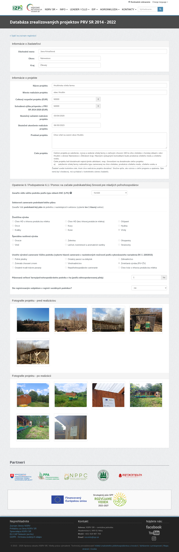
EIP (94, 9)
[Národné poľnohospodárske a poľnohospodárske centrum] (75, 474)
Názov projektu (40, 85)
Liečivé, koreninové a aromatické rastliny (86, 245)
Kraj (32, 65)
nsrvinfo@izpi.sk (91, 537)
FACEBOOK (154, 527)
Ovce (17, 226)
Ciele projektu (41, 153)
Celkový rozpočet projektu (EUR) (32, 99)
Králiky (18, 230)
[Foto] (33, 329)
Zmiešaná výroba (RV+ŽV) (133, 263)
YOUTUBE (154, 533)
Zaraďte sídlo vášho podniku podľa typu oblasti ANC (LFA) (41, 193)
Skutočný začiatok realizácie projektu (34, 117)
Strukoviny (126, 245)
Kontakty (128, 9)
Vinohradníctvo (75, 263)
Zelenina (72, 240)
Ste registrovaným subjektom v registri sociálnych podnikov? (42, 288)
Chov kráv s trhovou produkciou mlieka (139, 267)
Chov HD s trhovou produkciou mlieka (32, 221)
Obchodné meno (26, 51)
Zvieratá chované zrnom (26, 263)
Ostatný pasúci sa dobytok (80, 259)
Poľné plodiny (21, 259)
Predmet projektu (39, 135)
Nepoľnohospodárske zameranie (83, 267)
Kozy (70, 226)
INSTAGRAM (154, 538)
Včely (123, 230)
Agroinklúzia (109, 9)
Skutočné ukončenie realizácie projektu (33, 127)
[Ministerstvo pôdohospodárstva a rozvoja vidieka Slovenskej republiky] (21, 475)
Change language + (160, 2)
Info (63, 9)
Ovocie (18, 240)
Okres (31, 58)
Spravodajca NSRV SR (20, 531)
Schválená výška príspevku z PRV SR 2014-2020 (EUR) (31, 108)
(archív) (30, 534)
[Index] (18, 8)
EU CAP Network (18, 534)
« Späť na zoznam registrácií (23, 35)
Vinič (17, 245)
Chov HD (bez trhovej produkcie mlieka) (86, 221)
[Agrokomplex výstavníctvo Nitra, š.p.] (130, 473)
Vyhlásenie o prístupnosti (151, 546)
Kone (70, 230)
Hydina (124, 226)
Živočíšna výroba (20, 217)
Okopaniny (126, 240)
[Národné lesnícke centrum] (103, 475)
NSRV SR (50, 9)
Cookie (94, 549)
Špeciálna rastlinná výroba (25, 236)
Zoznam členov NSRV (20, 526)
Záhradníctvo (127, 259)
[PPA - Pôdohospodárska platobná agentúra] (48, 475)
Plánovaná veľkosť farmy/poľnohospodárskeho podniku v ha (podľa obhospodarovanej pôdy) (57, 277)
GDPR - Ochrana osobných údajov (26, 537)
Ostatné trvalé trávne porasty (28, 267)
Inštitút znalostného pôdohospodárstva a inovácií (116, 546)
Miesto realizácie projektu (35, 92)
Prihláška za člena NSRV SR (23, 528)
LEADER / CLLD (79, 9)
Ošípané (125, 221)
